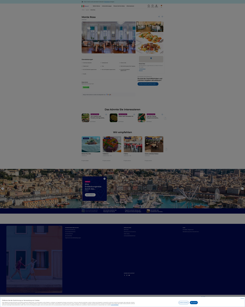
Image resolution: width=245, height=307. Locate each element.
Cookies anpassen (183, 302)
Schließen (242, 298)
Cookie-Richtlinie (114, 304)
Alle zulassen (194, 302)
